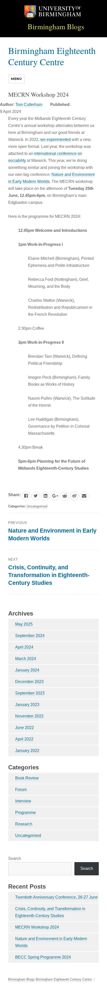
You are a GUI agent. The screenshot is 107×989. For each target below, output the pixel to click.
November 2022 (29, 716)
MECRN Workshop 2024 (37, 927)
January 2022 (27, 750)
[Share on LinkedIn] (45, 496)
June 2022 (24, 727)
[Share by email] (84, 496)
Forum (21, 789)
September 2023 (30, 693)
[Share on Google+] (55, 496)
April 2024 (24, 647)
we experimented (55, 139)
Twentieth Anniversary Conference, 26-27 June (56, 897)
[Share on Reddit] (64, 496)
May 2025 (24, 624)
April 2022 (24, 739)
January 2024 (27, 670)
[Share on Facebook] (26, 496)
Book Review (27, 778)
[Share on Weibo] (74, 496)
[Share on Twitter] (35, 496)
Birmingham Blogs (56, 26)
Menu (16, 79)
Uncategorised (37, 506)
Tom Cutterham (28, 104)
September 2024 (30, 636)
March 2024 (25, 659)
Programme (25, 812)
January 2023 (27, 704)
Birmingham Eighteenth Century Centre (52, 56)
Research (23, 824)
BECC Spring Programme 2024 (43, 957)
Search (14, 858)
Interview (23, 801)
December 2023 (29, 681)
